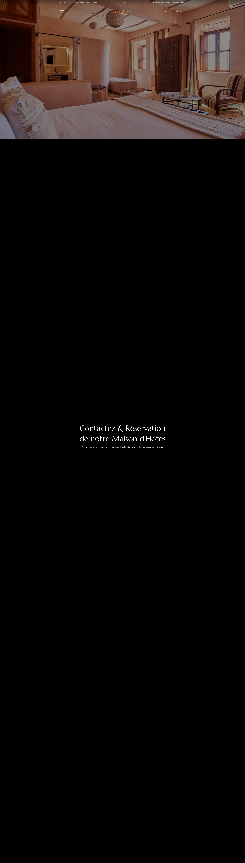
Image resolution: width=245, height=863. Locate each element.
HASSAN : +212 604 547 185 (175, 3)
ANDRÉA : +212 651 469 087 (153, 3)
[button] (179, 11)
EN (165, 11)
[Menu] (62, 11)
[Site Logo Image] (122, 11)
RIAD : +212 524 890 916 (132, 3)
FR (168, 11)
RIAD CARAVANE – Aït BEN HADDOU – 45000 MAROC (78, 3)
